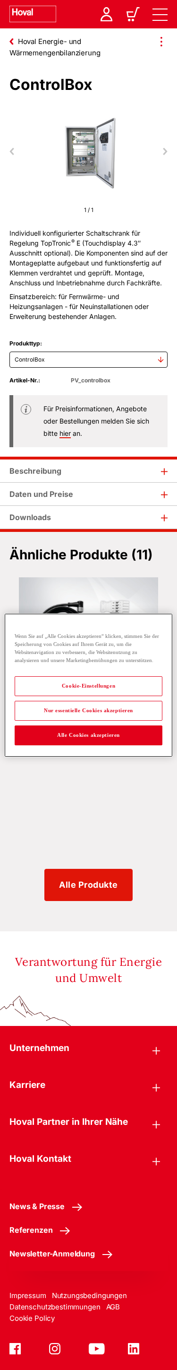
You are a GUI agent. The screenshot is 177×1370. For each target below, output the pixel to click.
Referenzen (30, 1230)
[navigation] (160, 14)
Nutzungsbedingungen (89, 1295)
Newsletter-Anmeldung (52, 1253)
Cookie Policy (32, 1318)
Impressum (27, 1295)
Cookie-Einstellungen (88, 686)
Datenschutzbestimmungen (55, 1306)
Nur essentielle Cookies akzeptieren (88, 710)
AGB (113, 1306)
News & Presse (37, 1206)
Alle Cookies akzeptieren (88, 735)
